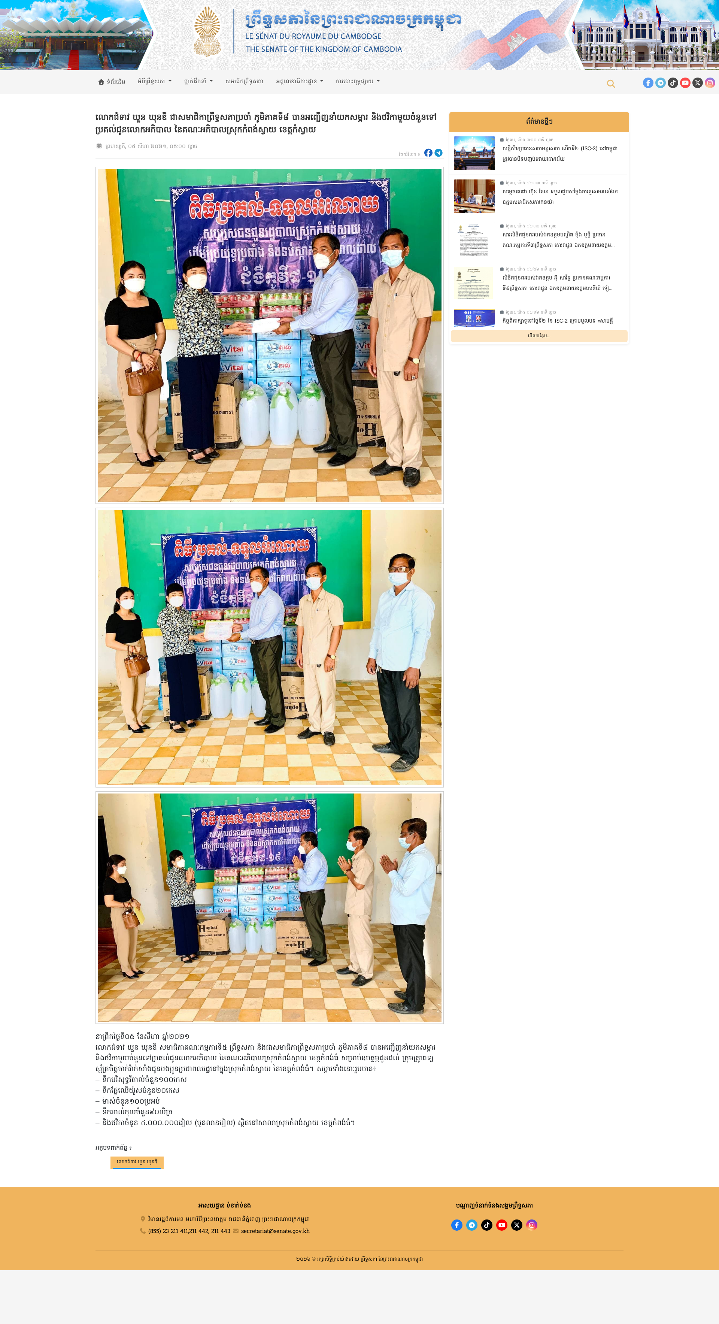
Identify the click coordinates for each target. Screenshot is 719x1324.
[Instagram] (710, 83)
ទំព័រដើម (115, 82)
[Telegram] (660, 83)
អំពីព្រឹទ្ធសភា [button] (152, 82)
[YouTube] (685, 83)
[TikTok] (673, 83)
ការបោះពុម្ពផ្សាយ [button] (355, 82)
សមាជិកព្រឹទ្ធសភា (244, 82)
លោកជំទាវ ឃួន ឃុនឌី (137, 1162)
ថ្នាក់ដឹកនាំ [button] (196, 82)
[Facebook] (648, 83)
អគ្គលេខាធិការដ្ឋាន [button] (297, 82)
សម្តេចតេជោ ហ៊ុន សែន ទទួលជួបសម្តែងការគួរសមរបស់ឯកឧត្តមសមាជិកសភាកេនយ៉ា (560, 197)
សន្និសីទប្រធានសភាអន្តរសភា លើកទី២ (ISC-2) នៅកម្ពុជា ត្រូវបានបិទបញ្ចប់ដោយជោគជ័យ (560, 154)
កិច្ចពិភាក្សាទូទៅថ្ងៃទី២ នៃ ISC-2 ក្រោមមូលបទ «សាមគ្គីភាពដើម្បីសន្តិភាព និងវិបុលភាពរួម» (558, 326)
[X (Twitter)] (697, 83)
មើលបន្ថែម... (539, 335)
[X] (516, 1225)
